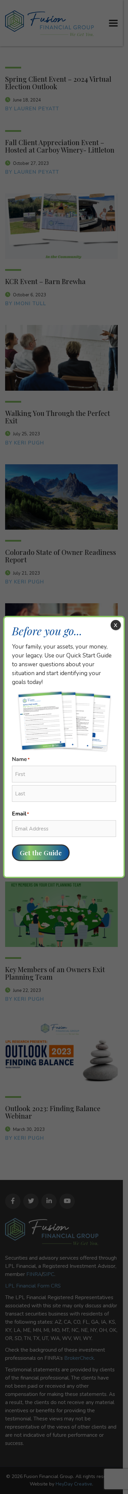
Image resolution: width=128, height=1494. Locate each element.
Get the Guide (41, 852)
